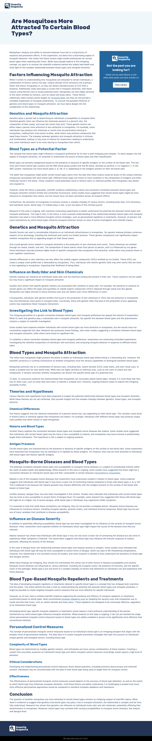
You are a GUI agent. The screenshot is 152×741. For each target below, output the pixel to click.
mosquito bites (58, 98)
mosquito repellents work (73, 599)
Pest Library (121, 85)
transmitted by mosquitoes (107, 473)
